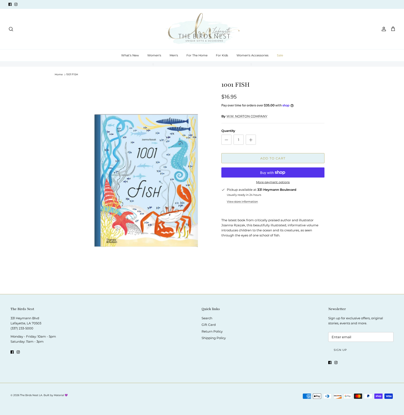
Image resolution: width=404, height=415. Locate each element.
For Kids (222, 55)
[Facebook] (10, 4)
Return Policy (212, 331)
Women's (154, 55)
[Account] (383, 29)
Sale (280, 55)
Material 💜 (61, 395)
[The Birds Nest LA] (202, 29)
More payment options (273, 182)
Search (207, 318)
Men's (174, 55)
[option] (146, 180)
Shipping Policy (214, 338)
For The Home (196, 55)
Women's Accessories (252, 55)
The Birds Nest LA (31, 395)
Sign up (340, 349)
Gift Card (209, 325)
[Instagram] (15, 4)
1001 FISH (72, 74)
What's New (130, 55)
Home (59, 74)
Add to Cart (273, 158)
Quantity (228, 131)
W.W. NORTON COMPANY (246, 116)
